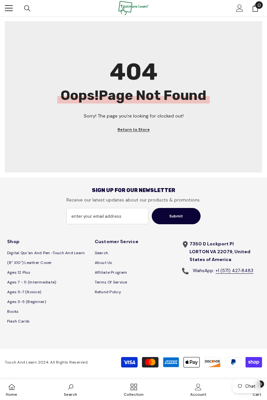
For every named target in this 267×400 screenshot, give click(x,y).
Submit (176, 216)
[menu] (9, 8)
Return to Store (134, 129)
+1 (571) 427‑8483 (234, 270)
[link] (70, 389)
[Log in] (239, 8)
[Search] (27, 8)
